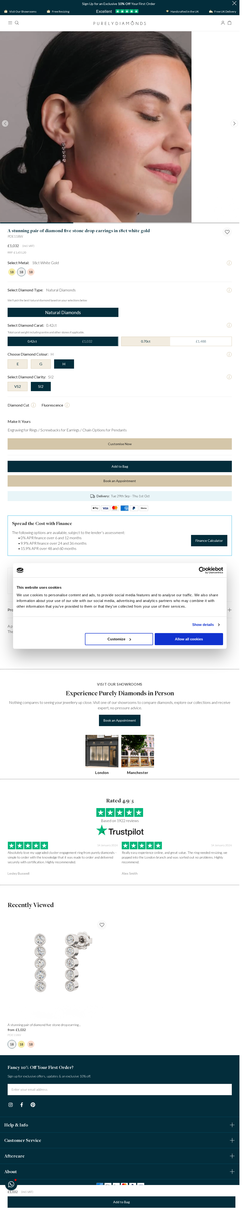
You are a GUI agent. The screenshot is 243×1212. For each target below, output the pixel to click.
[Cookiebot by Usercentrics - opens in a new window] (202, 570)
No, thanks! (150, 665)
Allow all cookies (189, 639)
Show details (203, 625)
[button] (11, 1184)
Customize (116, 639)
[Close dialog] (206, 542)
